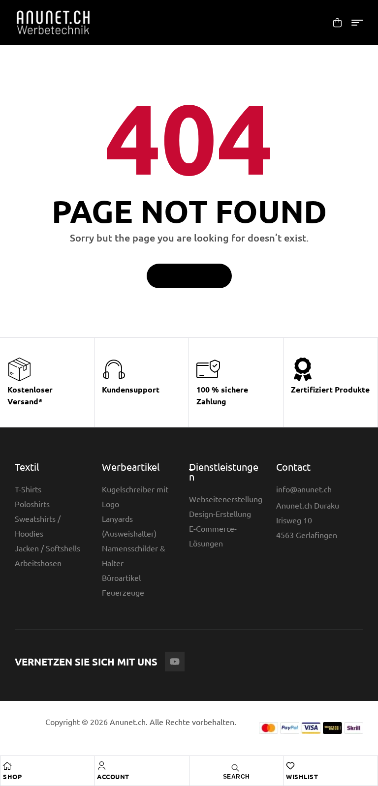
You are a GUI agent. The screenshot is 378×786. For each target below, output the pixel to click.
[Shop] (7, 765)
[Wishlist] (290, 765)
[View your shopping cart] (337, 22)
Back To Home (183, 276)
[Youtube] (175, 661)
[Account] (101, 765)
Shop (12, 776)
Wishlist (302, 776)
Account (113, 776)
